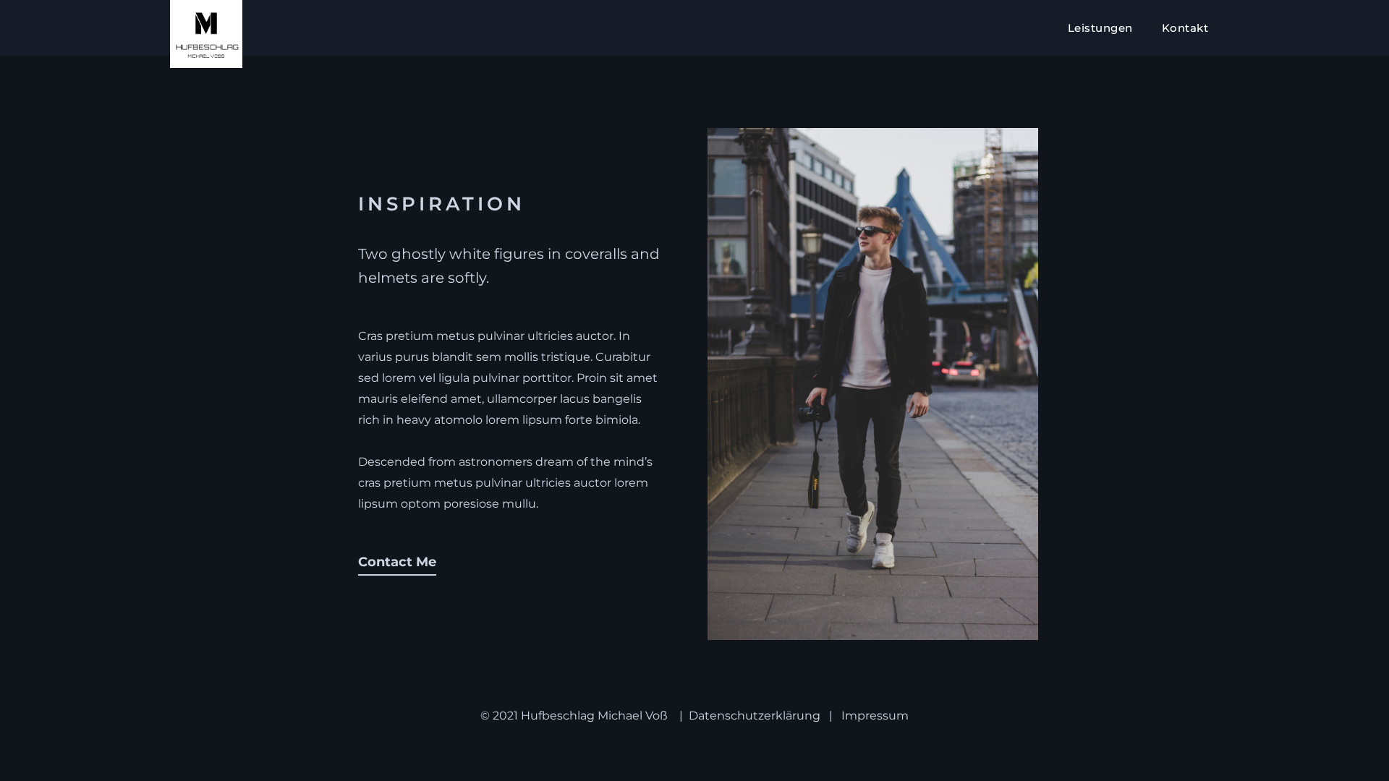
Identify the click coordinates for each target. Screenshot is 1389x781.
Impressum (875, 715)
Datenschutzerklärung (754, 715)
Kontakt (1185, 28)
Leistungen (1100, 28)
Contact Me (397, 562)
